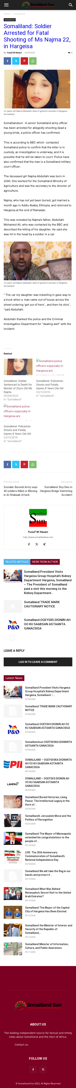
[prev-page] (6, 638)
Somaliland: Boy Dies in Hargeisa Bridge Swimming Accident (56, 491)
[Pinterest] (24, 61)
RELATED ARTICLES (17, 561)
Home (7, 13)
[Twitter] (16, 61)
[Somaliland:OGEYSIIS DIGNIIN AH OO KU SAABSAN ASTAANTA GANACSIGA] (13, 624)
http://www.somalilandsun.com (38, 537)
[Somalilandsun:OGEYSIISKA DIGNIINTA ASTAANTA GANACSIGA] (13, 746)
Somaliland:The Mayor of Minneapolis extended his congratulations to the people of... (48, 837)
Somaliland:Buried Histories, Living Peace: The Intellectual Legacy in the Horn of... (47, 801)
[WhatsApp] (33, 61)
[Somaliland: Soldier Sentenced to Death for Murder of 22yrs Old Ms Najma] (18, 367)
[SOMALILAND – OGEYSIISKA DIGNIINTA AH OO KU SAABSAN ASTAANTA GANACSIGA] (13, 764)
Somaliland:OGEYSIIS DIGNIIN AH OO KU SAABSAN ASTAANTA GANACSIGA (47, 624)
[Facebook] (7, 61)
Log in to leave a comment (38, 661)
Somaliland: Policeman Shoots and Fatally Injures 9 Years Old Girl (49, 384)
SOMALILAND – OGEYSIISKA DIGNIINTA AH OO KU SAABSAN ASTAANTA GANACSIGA (48, 763)
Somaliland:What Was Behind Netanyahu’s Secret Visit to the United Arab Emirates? (48, 892)
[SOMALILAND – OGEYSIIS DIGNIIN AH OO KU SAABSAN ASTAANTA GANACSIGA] (13, 783)
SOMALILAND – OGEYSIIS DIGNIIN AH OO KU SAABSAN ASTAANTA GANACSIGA (47, 782)
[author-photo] (38, 526)
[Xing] (46, 544)
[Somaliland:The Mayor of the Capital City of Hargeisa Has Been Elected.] (13, 912)
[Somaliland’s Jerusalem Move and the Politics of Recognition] (13, 820)
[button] (6, 5)
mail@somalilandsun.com (45, 1044)
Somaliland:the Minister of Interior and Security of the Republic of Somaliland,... (48, 929)
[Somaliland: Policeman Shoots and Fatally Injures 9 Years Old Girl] (50, 367)
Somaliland (19, 13)
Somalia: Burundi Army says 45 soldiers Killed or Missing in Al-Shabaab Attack (20, 491)
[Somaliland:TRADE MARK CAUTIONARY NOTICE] (13, 606)
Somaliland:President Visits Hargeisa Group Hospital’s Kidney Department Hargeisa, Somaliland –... (47, 691)
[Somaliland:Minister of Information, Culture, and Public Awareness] (13, 948)
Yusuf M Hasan (14, 52)
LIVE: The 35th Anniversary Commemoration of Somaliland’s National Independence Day (45, 856)
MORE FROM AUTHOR (45, 561)
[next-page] (12, 638)
